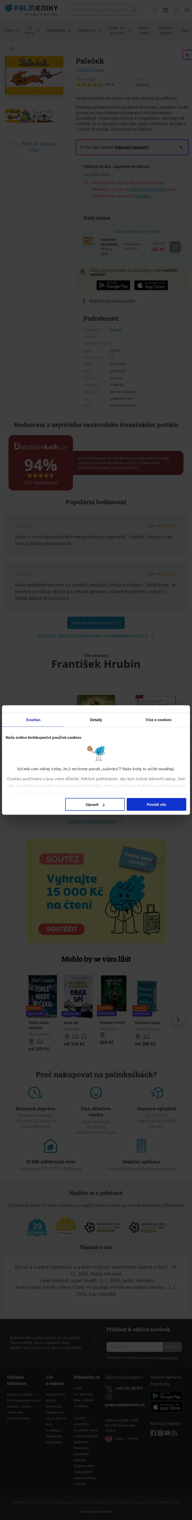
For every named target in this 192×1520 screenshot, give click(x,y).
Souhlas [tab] (33, 720)
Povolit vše (156, 804)
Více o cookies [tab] (158, 720)
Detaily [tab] (96, 720)
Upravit (92, 804)
